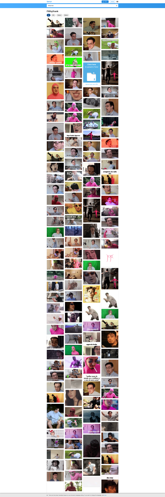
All (48, 15)
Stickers (59, 15)
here (105, 495)
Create (106, 1)
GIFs (53, 15)
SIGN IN (112, 1)
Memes (66, 15)
